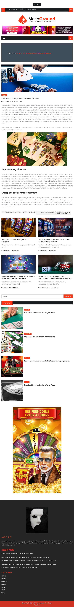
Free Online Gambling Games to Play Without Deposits (19, 567)
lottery (4, 587)
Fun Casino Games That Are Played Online (39, 312)
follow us (71, 10)
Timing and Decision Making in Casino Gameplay (15, 240)
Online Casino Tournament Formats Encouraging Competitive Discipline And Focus (55, 277)
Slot (2, 592)
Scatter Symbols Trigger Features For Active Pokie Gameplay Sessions (54, 240)
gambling (28, 334)
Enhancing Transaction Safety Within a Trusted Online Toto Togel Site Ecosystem (18, 277)
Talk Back (37, 5)
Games (3, 584)
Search (70, 38)
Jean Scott (19, 101)
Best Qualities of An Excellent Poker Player (39, 385)
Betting (4, 576)
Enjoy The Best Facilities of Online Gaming (39, 336)
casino (4, 95)
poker (27, 382)
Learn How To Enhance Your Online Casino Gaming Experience (47, 360)
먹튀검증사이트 (49, 181)
